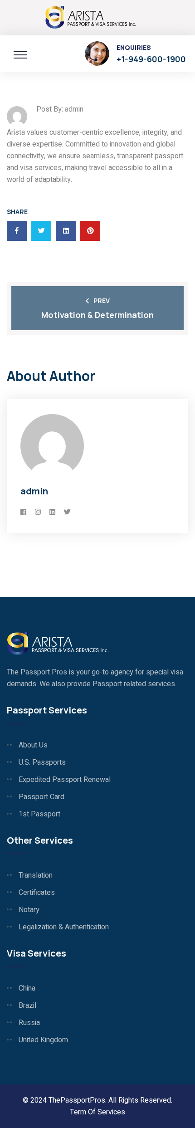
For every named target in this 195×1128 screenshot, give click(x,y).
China (27, 988)
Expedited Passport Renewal (65, 779)
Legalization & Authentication (64, 927)
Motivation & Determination (97, 314)
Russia (29, 1022)
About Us (33, 745)
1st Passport (39, 814)
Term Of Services (97, 1112)
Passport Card (41, 796)
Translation (36, 875)
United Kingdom (43, 1040)
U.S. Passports (42, 762)
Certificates (37, 892)
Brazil (27, 1005)
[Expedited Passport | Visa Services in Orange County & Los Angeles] (90, 16)
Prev (101, 300)
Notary (29, 909)
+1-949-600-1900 (151, 59)
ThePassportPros (77, 1100)
